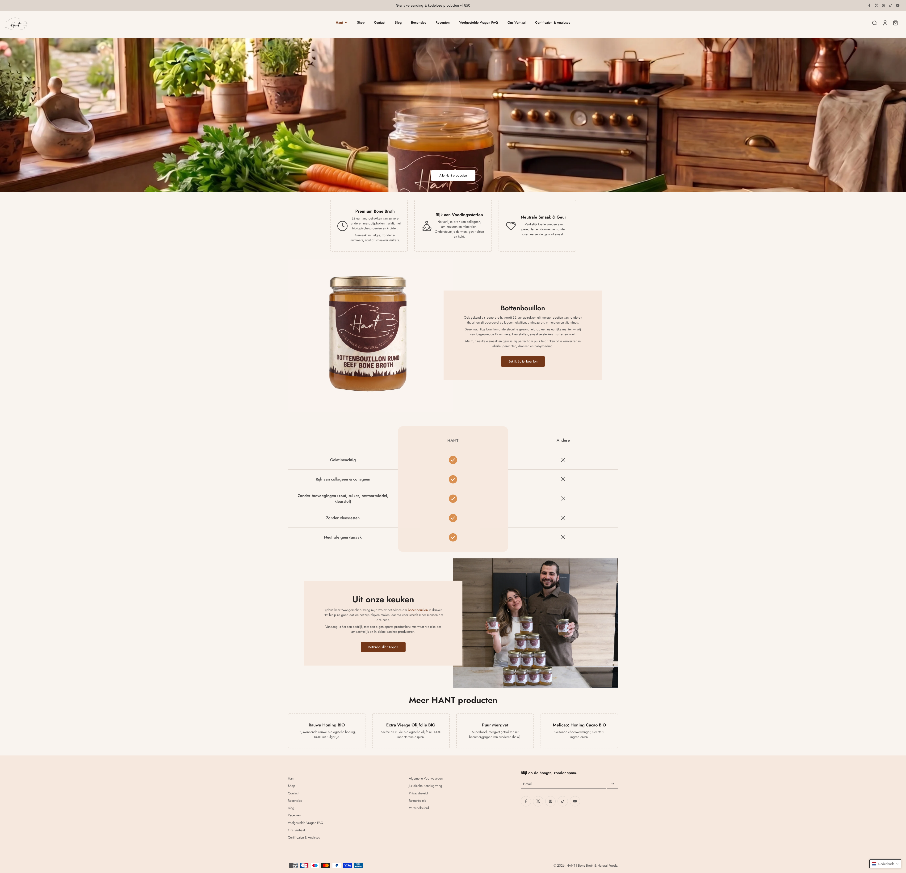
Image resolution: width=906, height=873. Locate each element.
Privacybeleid (418, 793)
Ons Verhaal (296, 830)
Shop (291, 786)
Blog (291, 808)
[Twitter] (876, 5)
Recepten (294, 815)
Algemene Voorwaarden (426, 778)
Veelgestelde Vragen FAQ (305, 823)
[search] (874, 22)
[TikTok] (890, 5)
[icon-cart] (895, 22)
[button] (885, 864)
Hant (291, 778)
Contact (293, 793)
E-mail (527, 784)
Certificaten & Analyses (304, 837)
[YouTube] (897, 5)
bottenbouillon (418, 609)
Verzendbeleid (419, 808)
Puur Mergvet (495, 725)
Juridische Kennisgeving (425, 786)
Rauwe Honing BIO (327, 725)
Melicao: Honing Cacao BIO (579, 725)
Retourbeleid (418, 800)
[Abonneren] (612, 784)
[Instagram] (883, 5)
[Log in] (885, 22)
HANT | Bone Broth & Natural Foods (591, 865)
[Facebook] (869, 5)
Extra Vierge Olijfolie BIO (411, 725)
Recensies (295, 800)
